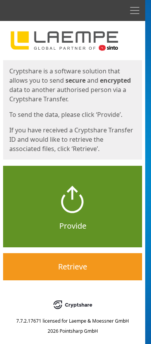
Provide (72, 226)
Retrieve (72, 266)
